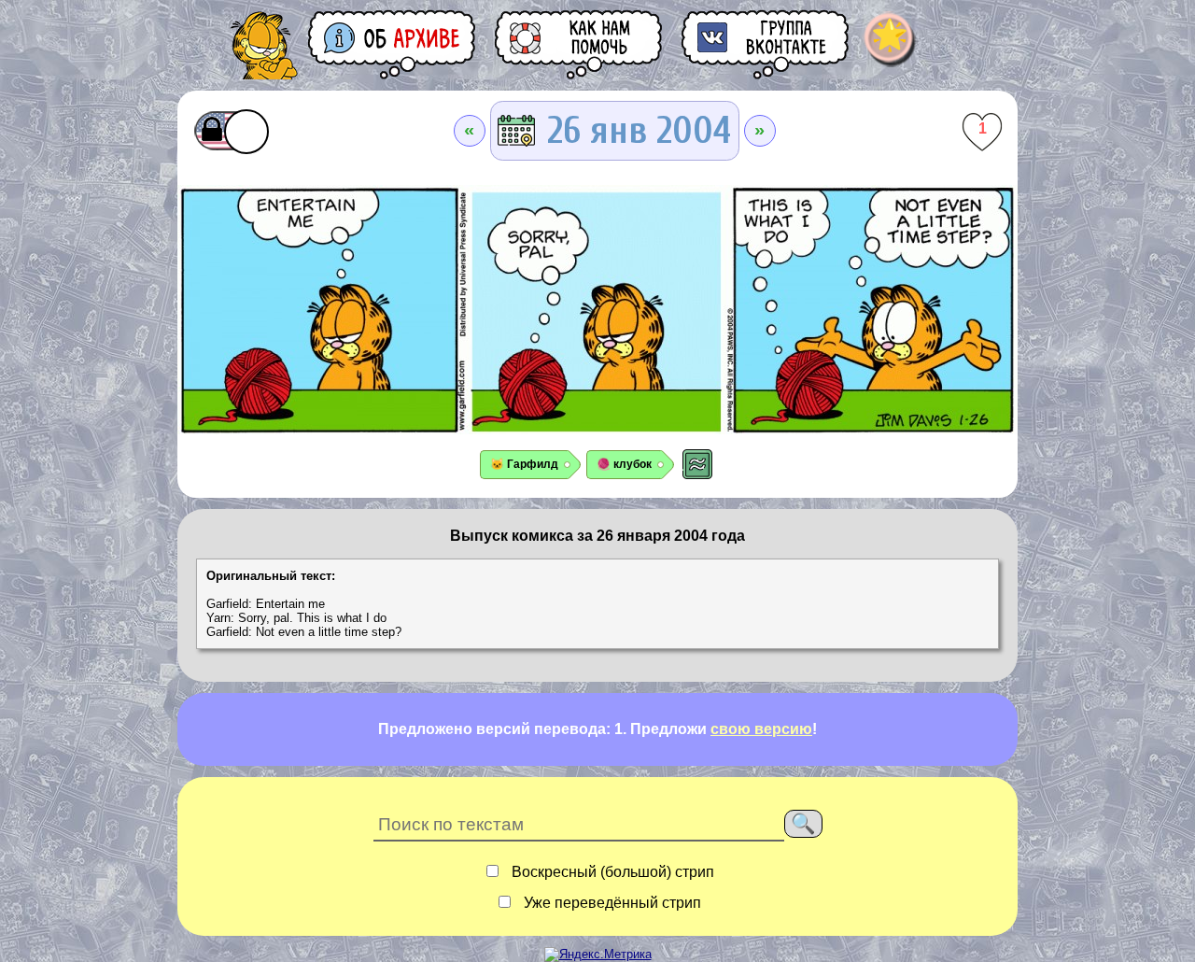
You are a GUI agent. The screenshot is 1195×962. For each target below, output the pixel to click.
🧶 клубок (624, 464)
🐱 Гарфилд (524, 464)
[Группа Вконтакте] (766, 44)
